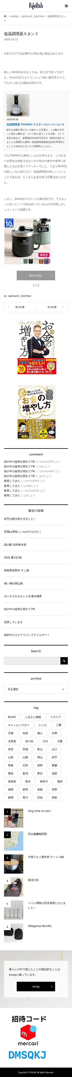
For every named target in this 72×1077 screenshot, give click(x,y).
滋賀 (54, 773)
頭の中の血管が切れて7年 (19, 461)
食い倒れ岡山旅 (13, 583)
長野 (54, 789)
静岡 (10, 797)
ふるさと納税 (33, 717)
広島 (25, 765)
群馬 (25, 789)
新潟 (25, 773)
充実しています (13, 622)
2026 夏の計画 (13, 557)
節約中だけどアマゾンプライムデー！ (27, 635)
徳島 (40, 765)
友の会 (29, 741)
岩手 (54, 757)
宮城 (25, 749)
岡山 (40, 757)
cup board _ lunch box (19, 296)
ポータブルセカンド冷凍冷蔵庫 (23, 596)
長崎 (40, 789)
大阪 (60, 741)
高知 (40, 797)
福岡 (10, 789)
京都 (10, 733)
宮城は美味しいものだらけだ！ (23, 531)
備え (40, 733)
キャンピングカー (19, 725)
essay (36, 986)
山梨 (25, 757)
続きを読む (36, 275)
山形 (10, 757)
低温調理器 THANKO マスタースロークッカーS (35, 124)
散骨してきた (12, 481)
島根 (10, 765)
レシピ (43, 725)
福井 (60, 781)
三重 (58, 725)
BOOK (12, 717)
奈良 (10, 749)
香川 (25, 797)
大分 (45, 741)
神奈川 (44, 781)
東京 (40, 773)
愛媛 (54, 765)
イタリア (55, 717)
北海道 (12, 741)
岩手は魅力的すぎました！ (20, 518)
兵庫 (54, 733)
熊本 (28, 781)
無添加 (12, 781)
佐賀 (25, 733)
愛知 (10, 773)
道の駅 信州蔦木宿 (15, 544)
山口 (54, 749)
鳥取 (54, 797)
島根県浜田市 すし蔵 (16, 570)
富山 (40, 749)
